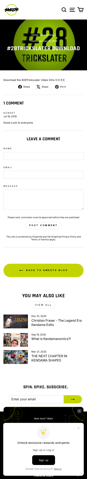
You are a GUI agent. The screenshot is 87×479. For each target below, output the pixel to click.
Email (8, 167)
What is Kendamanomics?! (51, 339)
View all (43, 304)
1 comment (36, 40)
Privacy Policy (69, 236)
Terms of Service (40, 239)
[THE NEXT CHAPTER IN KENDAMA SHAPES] (15, 357)
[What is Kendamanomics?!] (15, 340)
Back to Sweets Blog (46, 270)
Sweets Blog (47, 34)
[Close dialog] (79, 411)
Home (34, 34)
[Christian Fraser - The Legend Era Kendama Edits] (15, 321)
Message (10, 186)
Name (7, 148)
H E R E (60, 80)
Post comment (43, 225)
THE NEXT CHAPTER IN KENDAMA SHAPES (49, 358)
